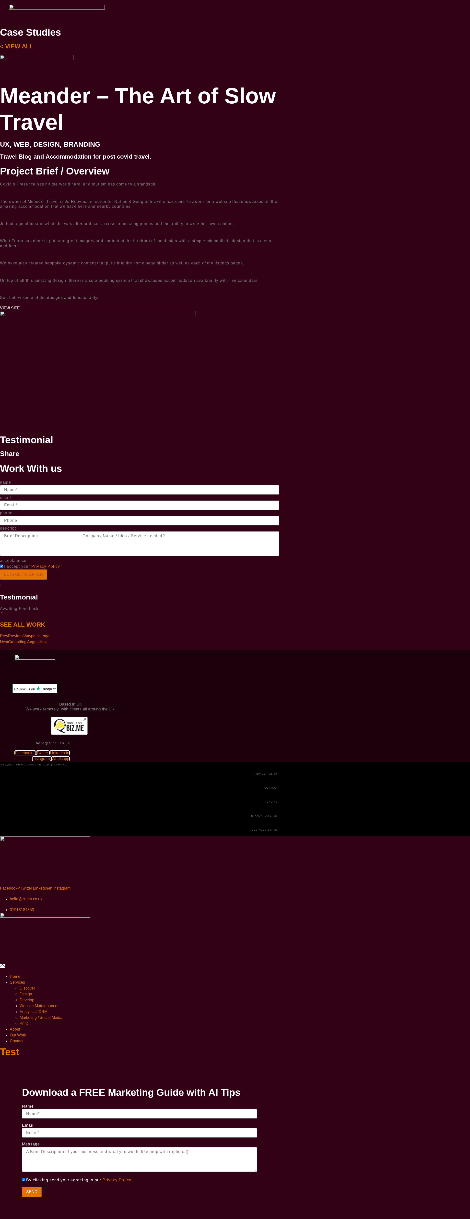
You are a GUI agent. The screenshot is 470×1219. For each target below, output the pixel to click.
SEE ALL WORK (22, 624)
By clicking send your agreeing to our (78, 1180)
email (5, 498)
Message (31, 1144)
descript (8, 528)
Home (15, 976)
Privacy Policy (45, 566)
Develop (27, 1000)
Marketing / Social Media (41, 1017)
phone (6, 513)
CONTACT (271, 787)
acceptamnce (13, 560)
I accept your (32, 566)
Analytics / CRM (33, 1012)
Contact (16, 1041)
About (15, 1029)
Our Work (18, 1035)
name (5, 482)
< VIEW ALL (16, 46)
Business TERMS (265, 829)
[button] (10, 308)
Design (26, 994)
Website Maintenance (38, 1006)
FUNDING (271, 801)
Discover (27, 988)
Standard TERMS (264, 816)
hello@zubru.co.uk (53, 743)
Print (24, 1023)
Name (28, 1106)
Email (28, 1125)
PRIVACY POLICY (265, 774)
